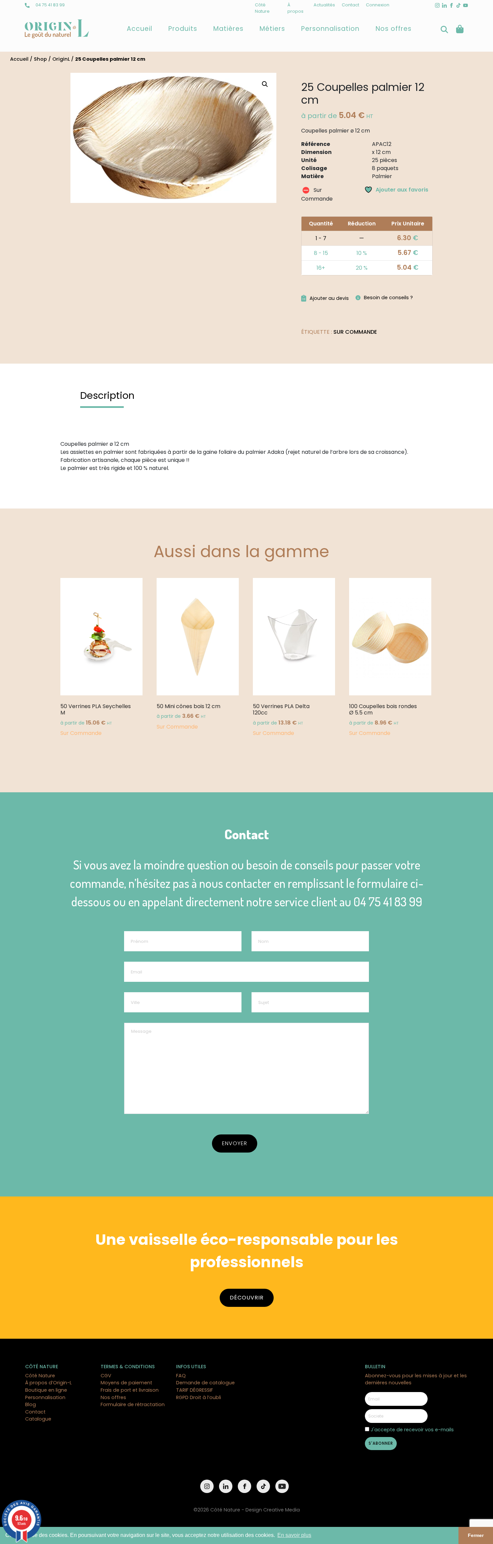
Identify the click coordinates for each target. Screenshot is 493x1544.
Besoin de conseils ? (388, 297)
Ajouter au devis (329, 298)
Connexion (377, 5)
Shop (40, 59)
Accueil (139, 28)
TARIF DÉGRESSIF (194, 1390)
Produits (182, 28)
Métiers (272, 28)
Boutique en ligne (46, 1390)
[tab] (107, 396)
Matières (228, 28)
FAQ (181, 1375)
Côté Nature (40, 1375)
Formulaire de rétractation (133, 1404)
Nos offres (394, 28)
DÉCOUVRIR (247, 1297)
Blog (30, 1404)
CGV (106, 1375)
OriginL (61, 59)
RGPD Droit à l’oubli (198, 1397)
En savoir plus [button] (294, 1535)
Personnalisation (330, 28)
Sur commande (355, 332)
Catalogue (38, 1419)
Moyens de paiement (126, 1382)
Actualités (324, 5)
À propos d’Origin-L (48, 1382)
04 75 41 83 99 (50, 5)
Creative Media (281, 1509)
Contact (350, 5)
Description (107, 395)
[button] (265, 84)
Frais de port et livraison (130, 1390)
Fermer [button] (476, 1535)
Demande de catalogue (205, 1382)
